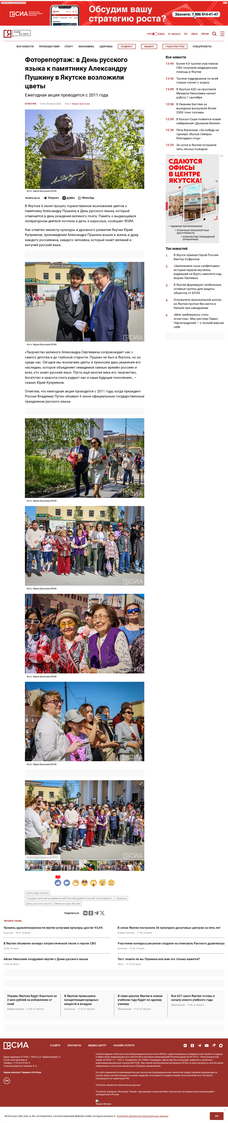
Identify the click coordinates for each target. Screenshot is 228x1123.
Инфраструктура (126, 933)
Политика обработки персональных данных (118, 1085)
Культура (30, 103)
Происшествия (49, 46)
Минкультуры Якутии (67, 903)
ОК (216, 1116)
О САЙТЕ (55, 1045)
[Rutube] (213, 1045)
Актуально (69, 1009)
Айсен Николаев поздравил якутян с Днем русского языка (46, 959)
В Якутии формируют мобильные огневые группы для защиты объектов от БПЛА (197, 289)
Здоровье (106, 46)
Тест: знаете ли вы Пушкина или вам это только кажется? (159, 959)
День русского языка (38, 903)
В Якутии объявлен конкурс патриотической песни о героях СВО (50, 943)
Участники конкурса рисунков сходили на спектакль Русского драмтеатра (171, 943)
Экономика (86, 46)
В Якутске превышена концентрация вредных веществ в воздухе (81, 1000)
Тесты (120, 964)
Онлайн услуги (123, 1045)
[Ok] (192, 1045)
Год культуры (174, 46)
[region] (114, 1115)
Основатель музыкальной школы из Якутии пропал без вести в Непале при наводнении (198, 304)
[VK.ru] (85, 913)
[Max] (220, 1045)
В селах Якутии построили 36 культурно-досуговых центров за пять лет (169, 927)
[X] (102, 913)
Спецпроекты (202, 46)
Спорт (69, 46)
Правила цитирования (148, 1066)
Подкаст (127, 46)
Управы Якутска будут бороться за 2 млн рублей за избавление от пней (32, 1000)
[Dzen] (68, 198)
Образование (124, 1009)
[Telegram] (96, 913)
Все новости (25, 46)
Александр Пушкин (37, 893)
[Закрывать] (224, 1110)
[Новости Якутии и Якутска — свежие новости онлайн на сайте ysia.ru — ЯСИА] (17, 34)
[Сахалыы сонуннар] (155, 34)
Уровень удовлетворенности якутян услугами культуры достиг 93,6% (53, 927)
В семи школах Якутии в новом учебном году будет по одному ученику (140, 1000)
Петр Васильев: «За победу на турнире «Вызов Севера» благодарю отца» (197, 134)
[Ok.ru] (91, 913)
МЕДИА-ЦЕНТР (97, 1045)
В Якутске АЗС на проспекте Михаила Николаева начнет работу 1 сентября (196, 93)
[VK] (185, 1045)
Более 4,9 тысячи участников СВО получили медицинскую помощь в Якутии (197, 68)
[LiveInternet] (117, 1102)
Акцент (149, 46)
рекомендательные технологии (136, 1072)
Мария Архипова (81, 103)
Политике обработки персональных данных (142, 1116)
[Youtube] (206, 1045)
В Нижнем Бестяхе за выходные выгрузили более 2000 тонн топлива (196, 108)
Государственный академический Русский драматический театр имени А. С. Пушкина (76, 898)
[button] (141, 783)
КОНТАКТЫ (74, 1045)
